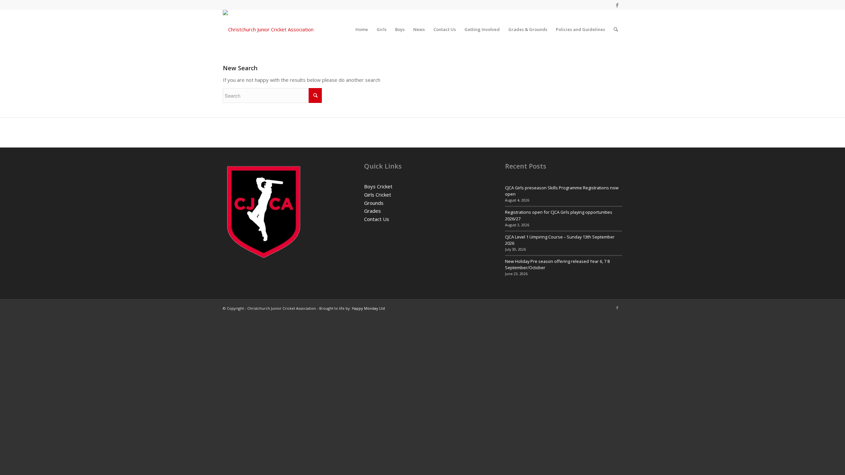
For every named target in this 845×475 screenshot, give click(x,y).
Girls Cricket (377, 194)
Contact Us (376, 219)
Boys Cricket (378, 186)
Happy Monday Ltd (368, 308)
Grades (372, 210)
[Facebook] (617, 5)
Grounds (374, 203)
